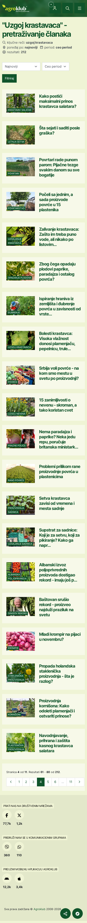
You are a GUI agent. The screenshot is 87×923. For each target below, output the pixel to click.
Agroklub (39, 909)
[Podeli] (65, 913)
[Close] (67, 8)
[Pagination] (11, 782)
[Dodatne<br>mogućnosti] (77, 913)
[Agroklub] (15, 8)
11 (70, 782)
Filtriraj (9, 78)
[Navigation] (79, 8)
